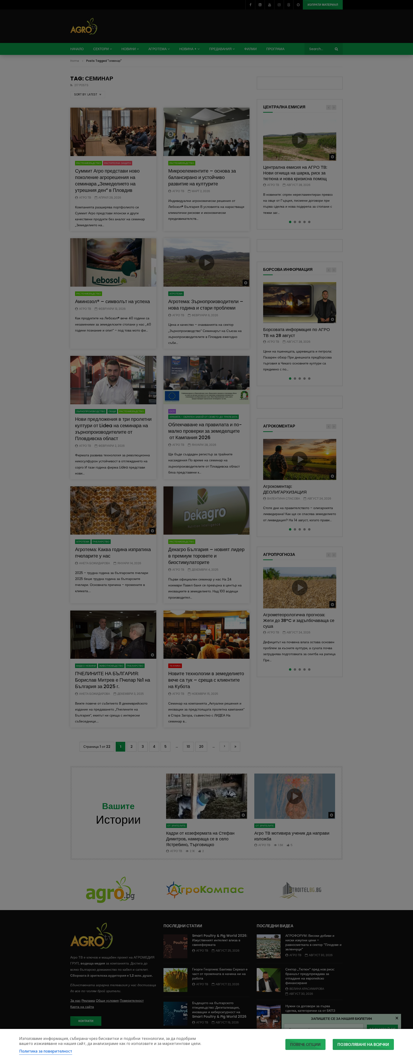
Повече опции (305, 1044)
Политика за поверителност (45, 1051)
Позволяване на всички (363, 1044)
